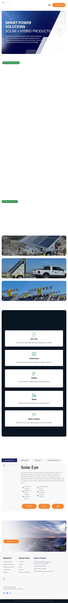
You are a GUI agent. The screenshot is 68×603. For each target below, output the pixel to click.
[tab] (9, 460)
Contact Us (59, 5)
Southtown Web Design (47, 601)
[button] (49, 5)
